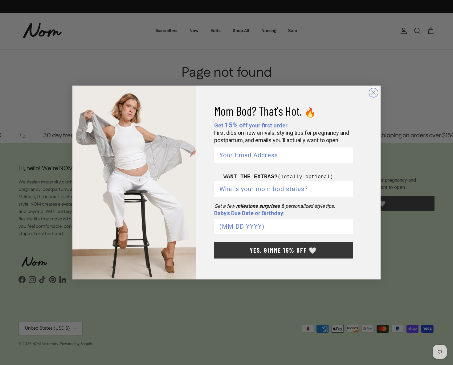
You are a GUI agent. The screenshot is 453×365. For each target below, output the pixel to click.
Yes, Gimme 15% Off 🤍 (283, 250)
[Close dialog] (373, 92)
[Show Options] (347, 189)
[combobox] (281, 189)
